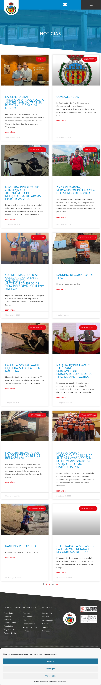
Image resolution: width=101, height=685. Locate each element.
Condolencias (67, 97)
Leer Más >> (10, 132)
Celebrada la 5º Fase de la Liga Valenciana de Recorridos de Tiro (75, 549)
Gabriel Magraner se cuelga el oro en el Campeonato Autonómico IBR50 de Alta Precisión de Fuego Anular (24, 282)
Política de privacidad (57, 681)
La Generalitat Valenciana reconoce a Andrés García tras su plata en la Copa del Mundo (24, 102)
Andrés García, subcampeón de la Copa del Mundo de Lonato (75, 190)
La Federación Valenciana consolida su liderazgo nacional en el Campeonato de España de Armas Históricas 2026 (75, 460)
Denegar (50, 668)
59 (57, 584)
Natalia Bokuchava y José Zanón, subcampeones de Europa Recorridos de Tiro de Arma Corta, (74, 371)
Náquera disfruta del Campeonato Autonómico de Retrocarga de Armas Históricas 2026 (23, 193)
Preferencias (50, 675)
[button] (91, 4)
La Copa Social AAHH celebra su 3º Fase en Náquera (22, 368)
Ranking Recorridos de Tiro (75, 276)
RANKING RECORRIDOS (21, 546)
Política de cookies (41, 681)
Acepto (50, 661)
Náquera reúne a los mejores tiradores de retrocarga (22, 456)
